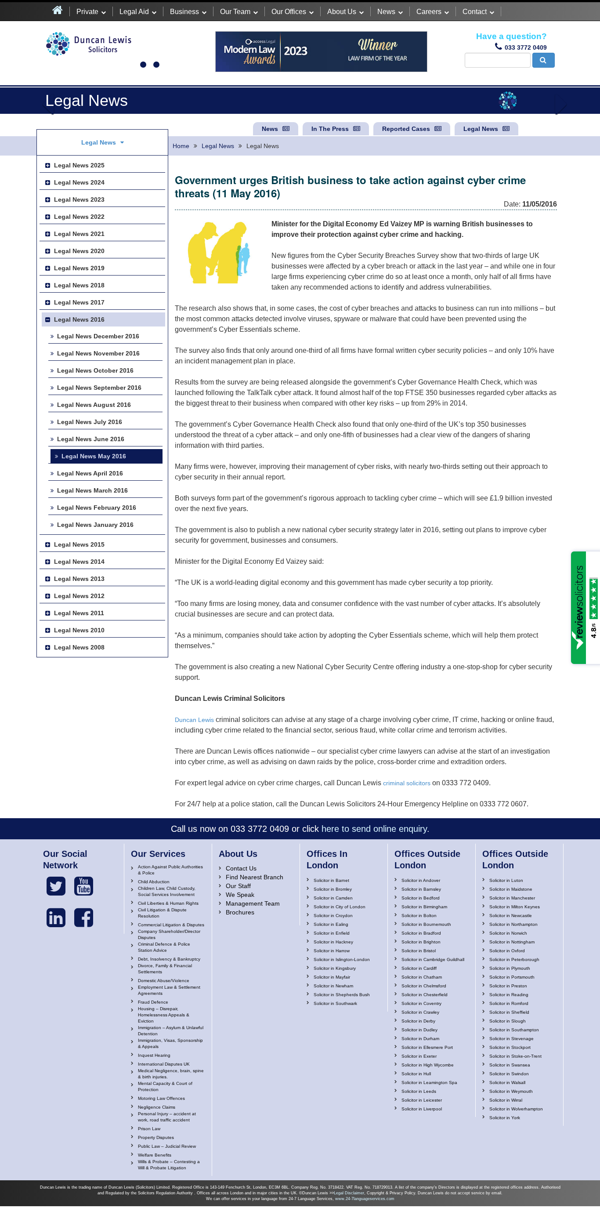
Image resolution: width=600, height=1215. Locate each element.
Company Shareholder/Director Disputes (169, 934)
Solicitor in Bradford (421, 933)
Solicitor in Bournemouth (426, 924)
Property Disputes (156, 1137)
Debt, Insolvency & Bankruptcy (169, 959)
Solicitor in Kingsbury (335, 968)
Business (184, 11)
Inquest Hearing (154, 1055)
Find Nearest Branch (254, 877)
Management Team (253, 903)
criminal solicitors (406, 783)
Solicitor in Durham (420, 1038)
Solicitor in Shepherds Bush (342, 994)
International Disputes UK (164, 1064)
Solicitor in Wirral (505, 1100)
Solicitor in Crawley (420, 1012)
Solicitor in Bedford (420, 898)
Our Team (235, 11)
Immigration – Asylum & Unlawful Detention (170, 1030)
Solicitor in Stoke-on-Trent (515, 1056)
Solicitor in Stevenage (511, 1038)
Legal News (480, 128)
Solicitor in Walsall (507, 1082)
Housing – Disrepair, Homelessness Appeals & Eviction (163, 1014)
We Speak (240, 895)
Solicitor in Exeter (419, 1056)
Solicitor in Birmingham (424, 906)
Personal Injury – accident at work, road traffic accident (167, 1116)
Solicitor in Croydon (333, 915)
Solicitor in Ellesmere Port (427, 1047)
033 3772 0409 (526, 47)
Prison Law (149, 1128)
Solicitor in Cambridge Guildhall (432, 959)
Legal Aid (134, 11)
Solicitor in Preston (508, 985)
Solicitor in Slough (507, 1021)
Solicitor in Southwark (335, 1003)
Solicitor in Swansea (509, 1065)
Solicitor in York (504, 1117)
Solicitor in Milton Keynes (514, 906)
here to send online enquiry (374, 829)
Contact (475, 11)
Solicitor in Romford (508, 1003)
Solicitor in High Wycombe (427, 1065)
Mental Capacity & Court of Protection (165, 1086)
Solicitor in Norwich (508, 933)
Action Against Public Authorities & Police (170, 869)
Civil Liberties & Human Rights (168, 903)
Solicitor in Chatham (421, 977)
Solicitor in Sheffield (509, 1012)
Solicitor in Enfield (332, 933)
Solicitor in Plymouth (509, 968)
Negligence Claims (156, 1107)
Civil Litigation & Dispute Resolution (162, 912)
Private (87, 11)
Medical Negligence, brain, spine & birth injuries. (171, 1073)
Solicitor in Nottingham (512, 941)
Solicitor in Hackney (333, 941)
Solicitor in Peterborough (514, 959)
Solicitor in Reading (508, 994)
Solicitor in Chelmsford (423, 985)
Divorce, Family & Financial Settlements (165, 968)
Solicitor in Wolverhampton (516, 1108)
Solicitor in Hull (416, 1073)
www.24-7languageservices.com (364, 1199)
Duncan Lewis (194, 719)
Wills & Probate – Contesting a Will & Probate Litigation (169, 1164)
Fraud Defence (153, 1002)
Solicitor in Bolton (419, 915)
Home (181, 145)
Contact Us (241, 868)
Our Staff (238, 886)
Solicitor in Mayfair (332, 977)
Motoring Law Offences (161, 1098)
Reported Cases (406, 128)
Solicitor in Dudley (419, 1029)
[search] (543, 60)
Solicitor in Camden (333, 898)
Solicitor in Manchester (512, 898)
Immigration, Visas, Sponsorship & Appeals (170, 1043)
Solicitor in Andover (420, 880)
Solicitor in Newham (333, 985)
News (386, 11)
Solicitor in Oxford (507, 950)
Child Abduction (154, 881)
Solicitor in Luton (506, 880)
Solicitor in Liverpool (421, 1108)
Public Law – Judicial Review (167, 1146)
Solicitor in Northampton (513, 924)
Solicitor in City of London (339, 906)
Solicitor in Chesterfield (424, 994)
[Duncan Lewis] (56, 886)
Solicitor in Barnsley (421, 889)
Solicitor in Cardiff (419, 968)
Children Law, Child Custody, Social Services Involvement (166, 891)
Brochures (240, 912)
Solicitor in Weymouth (511, 1091)
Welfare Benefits (154, 1155)
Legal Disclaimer (349, 1193)
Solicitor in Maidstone (510, 889)
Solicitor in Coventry (421, 1003)
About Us (341, 11)
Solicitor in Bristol (418, 950)
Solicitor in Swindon (509, 1073)
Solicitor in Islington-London (342, 959)
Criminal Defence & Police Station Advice (164, 947)
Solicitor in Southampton (514, 1029)
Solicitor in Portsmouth (512, 977)
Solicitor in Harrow (332, 950)
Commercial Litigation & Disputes (171, 924)
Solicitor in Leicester (421, 1100)
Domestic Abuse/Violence (163, 980)
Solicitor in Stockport (510, 1047)
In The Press (330, 128)
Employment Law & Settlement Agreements (169, 990)
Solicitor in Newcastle (510, 915)
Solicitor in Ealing (331, 924)
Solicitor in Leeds (418, 1091)
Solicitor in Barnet (331, 880)
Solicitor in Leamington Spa (429, 1082)
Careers (428, 11)
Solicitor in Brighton (421, 941)
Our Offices (288, 11)
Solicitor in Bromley (333, 889)
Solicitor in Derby (418, 1021)
